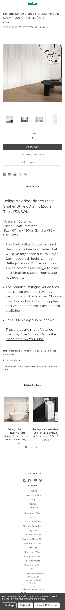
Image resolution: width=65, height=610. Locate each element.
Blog (32, 499)
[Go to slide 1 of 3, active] (26, 447)
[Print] (14, 174)
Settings (9, 605)
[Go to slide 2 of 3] (31, 447)
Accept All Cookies (46, 605)
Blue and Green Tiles (32, 526)
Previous (4, 416)
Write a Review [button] (41, 27)
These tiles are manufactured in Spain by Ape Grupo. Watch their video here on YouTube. (32, 334)
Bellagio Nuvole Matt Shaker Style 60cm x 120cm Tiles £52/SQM (45, 432)
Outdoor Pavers (32, 561)
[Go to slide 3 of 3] (36, 447)
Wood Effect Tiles (32, 556)
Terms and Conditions (32, 495)
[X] (20, 174)
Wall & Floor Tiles (32, 543)
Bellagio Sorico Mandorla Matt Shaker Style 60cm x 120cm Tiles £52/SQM (16, 434)
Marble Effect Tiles (32, 521)
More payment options (32, 155)
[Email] (9, 174)
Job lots (32, 517)
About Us (32, 491)
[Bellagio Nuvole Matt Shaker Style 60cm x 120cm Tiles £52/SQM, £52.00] (45, 409)
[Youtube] (35, 480)
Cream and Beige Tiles (32, 539)
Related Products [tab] (32, 385)
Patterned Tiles (32, 552)
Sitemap (32, 504)
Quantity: (32, 133)
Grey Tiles (32, 530)
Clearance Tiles (32, 513)
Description (32, 186)
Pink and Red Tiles (32, 534)
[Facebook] (4, 174)
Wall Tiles (32, 547)
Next (58, 416)
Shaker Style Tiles (32, 565)
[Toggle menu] (4, 4)
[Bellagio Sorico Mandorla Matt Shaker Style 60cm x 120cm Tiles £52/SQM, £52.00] (16, 409)
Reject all (25, 605)
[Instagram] (29, 480)
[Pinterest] (25, 174)
